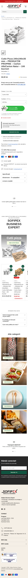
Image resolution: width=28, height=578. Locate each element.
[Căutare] (25, 11)
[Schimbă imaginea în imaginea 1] (3, 53)
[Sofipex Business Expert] (14, 6)
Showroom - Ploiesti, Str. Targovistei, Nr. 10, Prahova (15, 534)
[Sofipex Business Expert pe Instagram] (4, 509)
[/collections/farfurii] (14, 397)
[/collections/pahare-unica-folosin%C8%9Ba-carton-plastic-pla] (14, 349)
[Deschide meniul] (2, 6)
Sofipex (8, 73)
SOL (2, 549)
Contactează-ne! (18, 169)
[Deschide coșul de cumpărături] (25, 6)
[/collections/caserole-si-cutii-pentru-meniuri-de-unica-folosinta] (14, 422)
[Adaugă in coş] (11, 266)
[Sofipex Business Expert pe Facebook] (2, 509)
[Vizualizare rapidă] (11, 269)
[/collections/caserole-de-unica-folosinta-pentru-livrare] (14, 373)
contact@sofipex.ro (9, 531)
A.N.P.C (3, 548)
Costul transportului (13, 144)
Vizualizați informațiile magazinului (11, 140)
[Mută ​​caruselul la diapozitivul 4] (15, 206)
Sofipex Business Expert (15, 567)
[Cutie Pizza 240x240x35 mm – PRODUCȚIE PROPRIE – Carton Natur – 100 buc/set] (19, 271)
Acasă (2, 16)
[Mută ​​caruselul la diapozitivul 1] (12, 206)
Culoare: (6, 91)
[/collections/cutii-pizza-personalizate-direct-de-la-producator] (14, 249)
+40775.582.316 (19, 1)
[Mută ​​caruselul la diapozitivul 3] (14, 206)
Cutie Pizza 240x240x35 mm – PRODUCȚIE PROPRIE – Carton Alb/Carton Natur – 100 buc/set (7, 288)
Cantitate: (6, 99)
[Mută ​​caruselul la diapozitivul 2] (13, 206)
